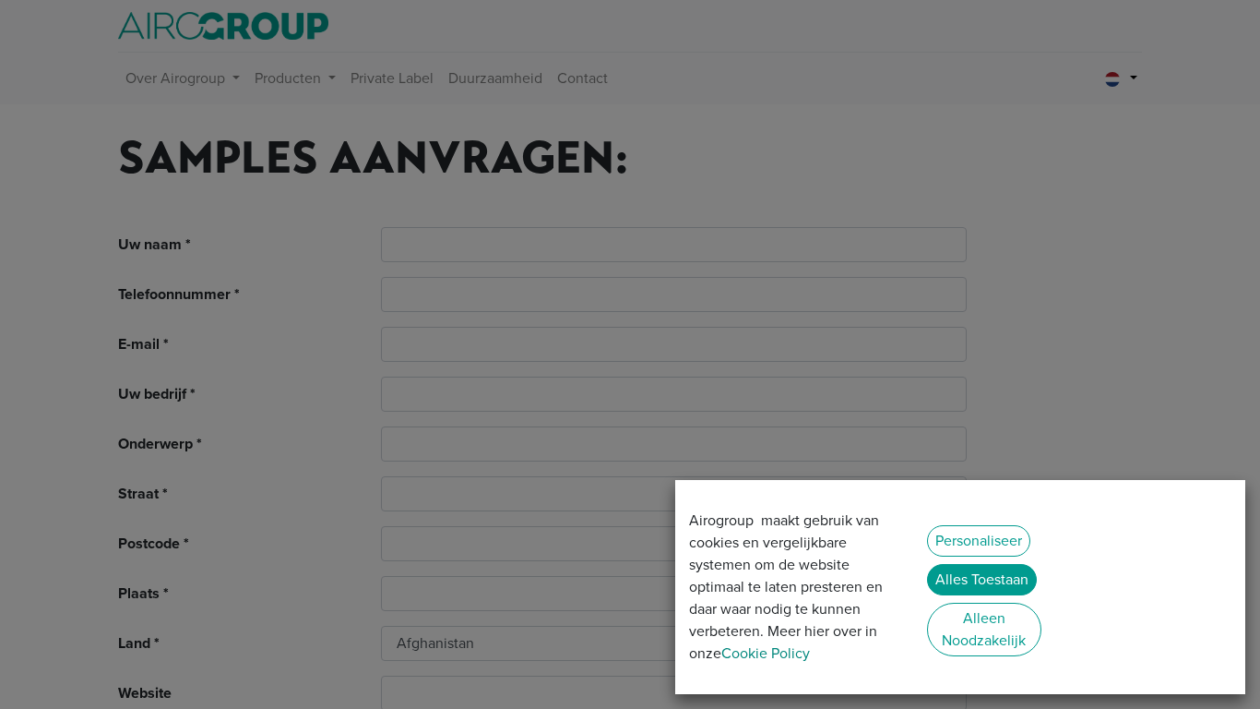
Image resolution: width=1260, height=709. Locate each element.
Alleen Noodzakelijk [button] (984, 629)
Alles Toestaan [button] (981, 579)
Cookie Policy (765, 653)
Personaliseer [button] (978, 540)
